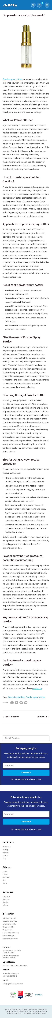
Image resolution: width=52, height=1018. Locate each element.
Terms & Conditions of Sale (23, 1011)
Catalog (5, 850)
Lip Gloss (6, 899)
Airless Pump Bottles (9, 924)
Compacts (6, 896)
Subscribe (26, 773)
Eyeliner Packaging (9, 936)
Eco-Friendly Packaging (11, 933)
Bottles (5, 874)
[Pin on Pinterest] (16, 702)
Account (5, 855)
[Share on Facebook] (12, 702)
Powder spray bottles (12, 79)
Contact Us (6, 847)
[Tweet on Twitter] (21, 702)
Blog (4, 858)
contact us (37, 688)
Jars (4, 880)
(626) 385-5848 (11, 976)
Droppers (6, 877)
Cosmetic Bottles (8, 927)
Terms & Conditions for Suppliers (34, 1013)
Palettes (5, 905)
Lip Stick (5, 902)
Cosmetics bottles (16, 697)
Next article (42, 717)
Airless (5, 871)
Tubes (5, 883)
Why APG (6, 852)
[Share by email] (25, 702)
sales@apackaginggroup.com (13, 984)
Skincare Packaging (9, 918)
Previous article (12, 717)
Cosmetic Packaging (10, 921)
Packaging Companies (10, 938)
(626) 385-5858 (13, 973)
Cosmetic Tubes (8, 930)
